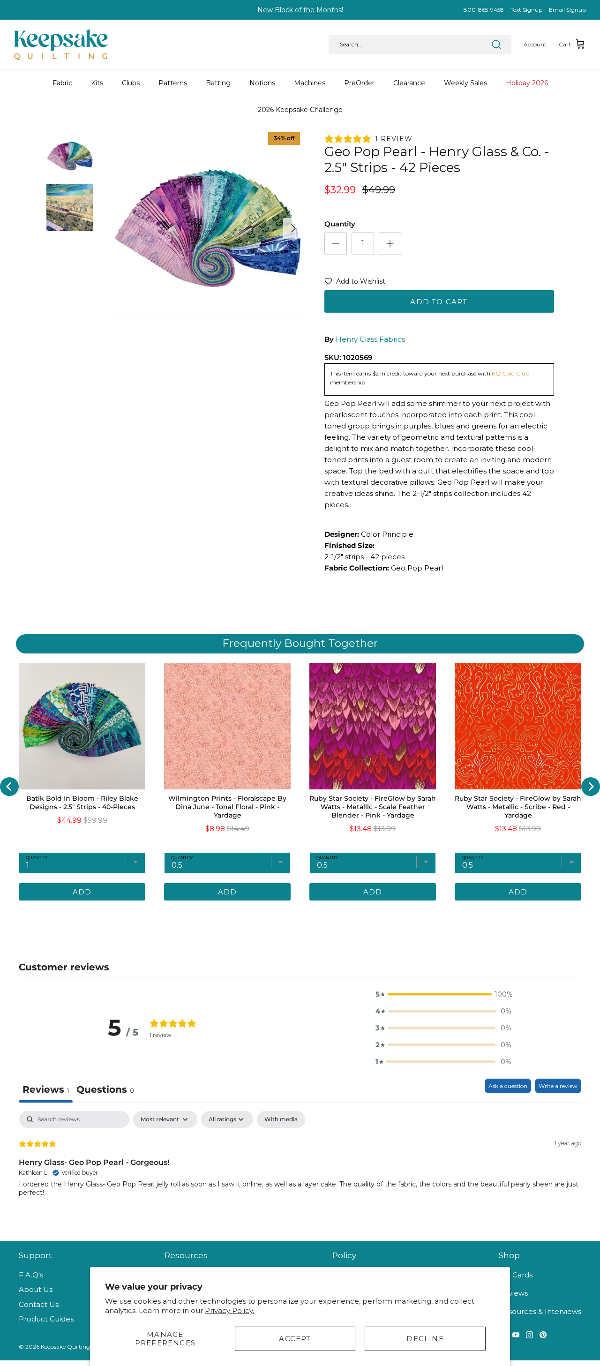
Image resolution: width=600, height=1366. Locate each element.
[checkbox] (281, 1119)
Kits (97, 83)
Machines (309, 83)
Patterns (172, 83)
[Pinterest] (543, 1334)
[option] (208, 228)
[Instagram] (529, 1334)
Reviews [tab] (45, 1089)
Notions (262, 83)
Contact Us (39, 1304)
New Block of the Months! (300, 10)
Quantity (339, 223)
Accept (295, 1338)
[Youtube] (515, 1334)
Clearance (409, 83)
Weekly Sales (465, 83)
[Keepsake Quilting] (61, 44)
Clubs (131, 83)
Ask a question (507, 1085)
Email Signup (567, 9)
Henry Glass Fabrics (370, 339)
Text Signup (526, 9)
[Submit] (496, 44)
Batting (218, 83)
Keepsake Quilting (65, 1346)
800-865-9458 (484, 9)
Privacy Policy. (229, 1310)
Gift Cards (515, 1274)
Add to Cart (438, 301)
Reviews (513, 1293)
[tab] (105, 1091)
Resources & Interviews (540, 1311)
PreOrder (359, 83)
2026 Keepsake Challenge (300, 109)
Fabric (62, 83)
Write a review (558, 1085)
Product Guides (46, 1318)
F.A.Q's (31, 1274)
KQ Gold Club (510, 373)
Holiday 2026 (527, 83)
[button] (354, 283)
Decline (424, 1338)
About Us (35, 1289)
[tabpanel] (300, 1171)
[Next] (293, 228)
